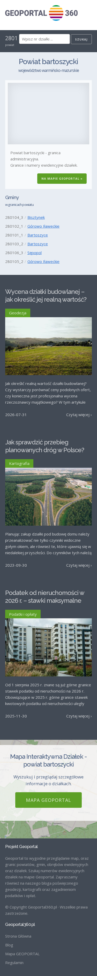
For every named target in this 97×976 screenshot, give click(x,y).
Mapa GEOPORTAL (48, 800)
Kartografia (19, 463)
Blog (9, 944)
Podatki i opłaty (23, 614)
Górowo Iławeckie (43, 226)
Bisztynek (36, 217)
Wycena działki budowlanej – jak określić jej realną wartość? (45, 295)
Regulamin (14, 962)
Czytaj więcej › (79, 414)
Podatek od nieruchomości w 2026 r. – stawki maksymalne (44, 596)
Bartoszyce (37, 235)
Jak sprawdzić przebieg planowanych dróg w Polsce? (44, 446)
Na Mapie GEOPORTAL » (62, 178)
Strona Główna (18, 936)
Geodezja (17, 312)
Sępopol (34, 252)
